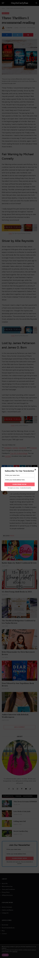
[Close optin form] (36, 470)
